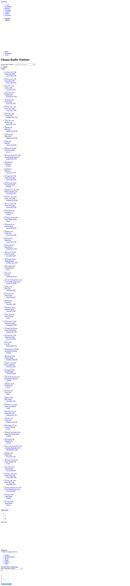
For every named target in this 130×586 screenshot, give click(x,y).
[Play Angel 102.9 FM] (5, 181)
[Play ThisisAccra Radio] (5, 410)
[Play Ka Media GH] (5, 216)
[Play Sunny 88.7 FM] (5, 486)
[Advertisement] (58, 36)
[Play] (3, 579)
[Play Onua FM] (5, 306)
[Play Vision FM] (5, 396)
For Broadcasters (10, 557)
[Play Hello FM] (5, 133)
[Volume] (1, 582)
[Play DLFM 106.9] (5, 230)
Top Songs (8, 10)
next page (4, 522)
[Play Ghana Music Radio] (5, 223)
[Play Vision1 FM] (5, 299)
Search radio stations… (8, 64)
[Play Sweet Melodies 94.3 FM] (5, 493)
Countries (7, 11)
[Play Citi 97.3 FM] (5, 91)
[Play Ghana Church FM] (5, 465)
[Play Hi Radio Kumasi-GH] (5, 382)
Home (6, 51)
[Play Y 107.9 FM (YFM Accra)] (5, 285)
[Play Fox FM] (5, 278)
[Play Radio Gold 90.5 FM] (5, 195)
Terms (6, 560)
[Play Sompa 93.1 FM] (5, 417)
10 (5, 518)
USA (7, 5)
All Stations (8, 6)
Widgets (7, 562)
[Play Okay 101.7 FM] (5, 112)
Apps (6, 563)
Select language (5, 568)
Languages (8, 15)
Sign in (7, 20)
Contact (7, 555)
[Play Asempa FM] (5, 105)
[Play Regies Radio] (5, 389)
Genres (7, 13)
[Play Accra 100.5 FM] (5, 209)
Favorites (7, 18)
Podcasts (7, 8)
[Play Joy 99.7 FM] (5, 126)
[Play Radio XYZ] (5, 458)
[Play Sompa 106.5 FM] (5, 479)
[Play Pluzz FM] (5, 292)
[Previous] (1, 579)
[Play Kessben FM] (5, 98)
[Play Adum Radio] (5, 500)
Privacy (7, 558)
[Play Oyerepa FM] (5, 119)
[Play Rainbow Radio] (5, 313)
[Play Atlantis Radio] (5, 375)
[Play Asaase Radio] (5, 472)
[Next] (5, 579)
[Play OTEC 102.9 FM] (5, 202)
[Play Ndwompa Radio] (5, 188)
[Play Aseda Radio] (5, 507)
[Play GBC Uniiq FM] (5, 368)
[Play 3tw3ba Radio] (5, 320)
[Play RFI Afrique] (5, 403)
